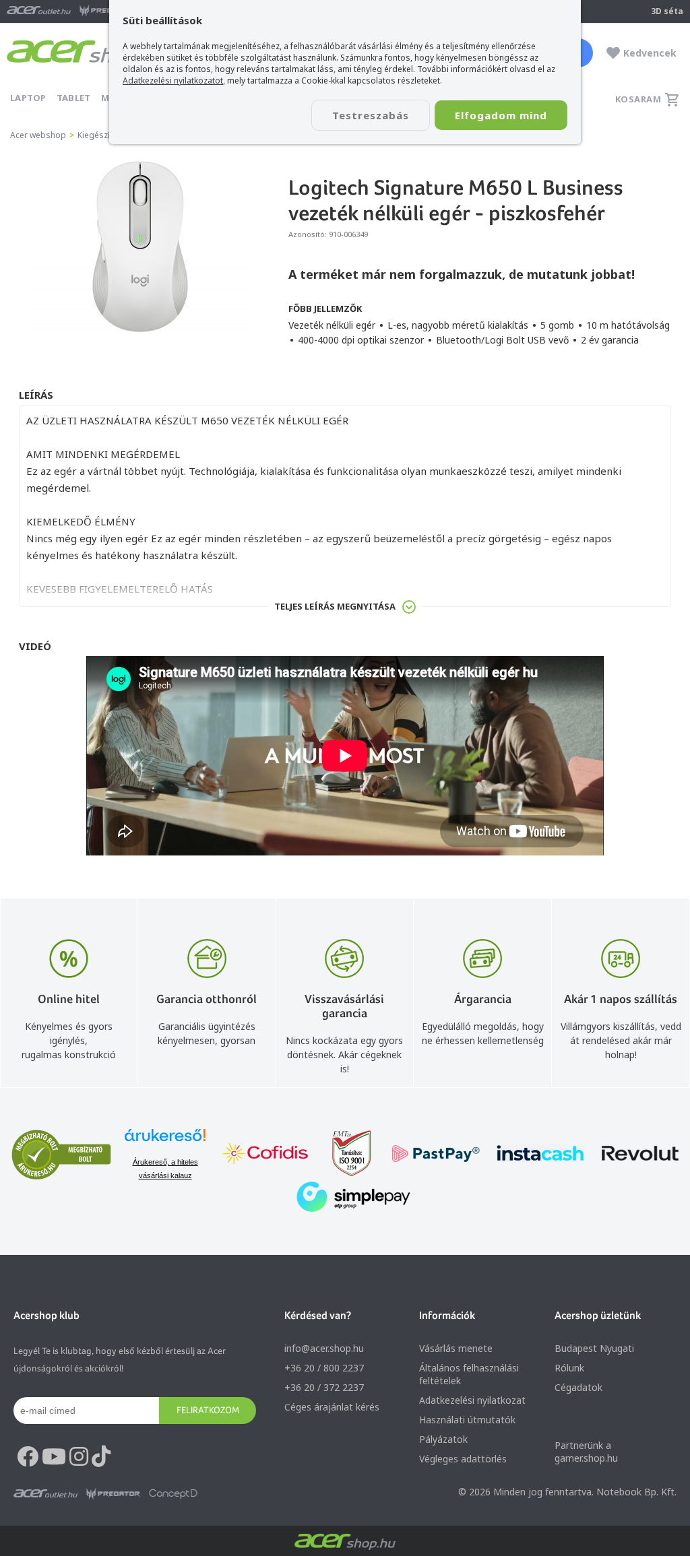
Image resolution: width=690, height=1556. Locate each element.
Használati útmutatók (467, 1419)
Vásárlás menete (456, 1348)
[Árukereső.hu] (165, 1141)
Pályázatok (443, 1439)
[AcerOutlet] (45, 1494)
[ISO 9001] (343, 1154)
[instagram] (78, 1457)
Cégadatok (578, 1387)
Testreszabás (370, 115)
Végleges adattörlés (463, 1458)
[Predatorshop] (113, 1494)
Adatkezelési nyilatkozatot (173, 80)
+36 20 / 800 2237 (324, 1367)
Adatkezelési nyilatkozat (472, 1400)
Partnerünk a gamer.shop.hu (586, 1451)
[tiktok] (101, 1457)
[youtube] (54, 1457)
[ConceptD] (173, 1494)
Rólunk (569, 1367)
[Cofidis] (265, 1155)
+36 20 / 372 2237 (324, 1387)
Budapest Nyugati (594, 1348)
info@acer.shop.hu (324, 1348)
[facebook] (27, 1457)
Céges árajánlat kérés (331, 1406)
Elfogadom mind (501, 115)
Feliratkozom (208, 1409)
